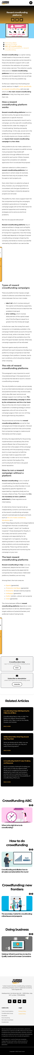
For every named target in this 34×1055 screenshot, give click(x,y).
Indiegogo (9, 593)
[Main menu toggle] (30, 2)
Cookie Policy (22, 1013)
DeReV (8, 596)
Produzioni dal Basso (13, 588)
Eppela (8, 585)
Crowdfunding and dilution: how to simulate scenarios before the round (15, 871)
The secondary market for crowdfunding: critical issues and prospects (17, 915)
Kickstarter (10, 591)
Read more (7, 726)
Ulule (8, 599)
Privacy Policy (22, 1011)
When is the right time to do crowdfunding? (12, 826)
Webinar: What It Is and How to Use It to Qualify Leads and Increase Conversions (16, 955)
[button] (13, 20)
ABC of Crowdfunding (13, 46)
